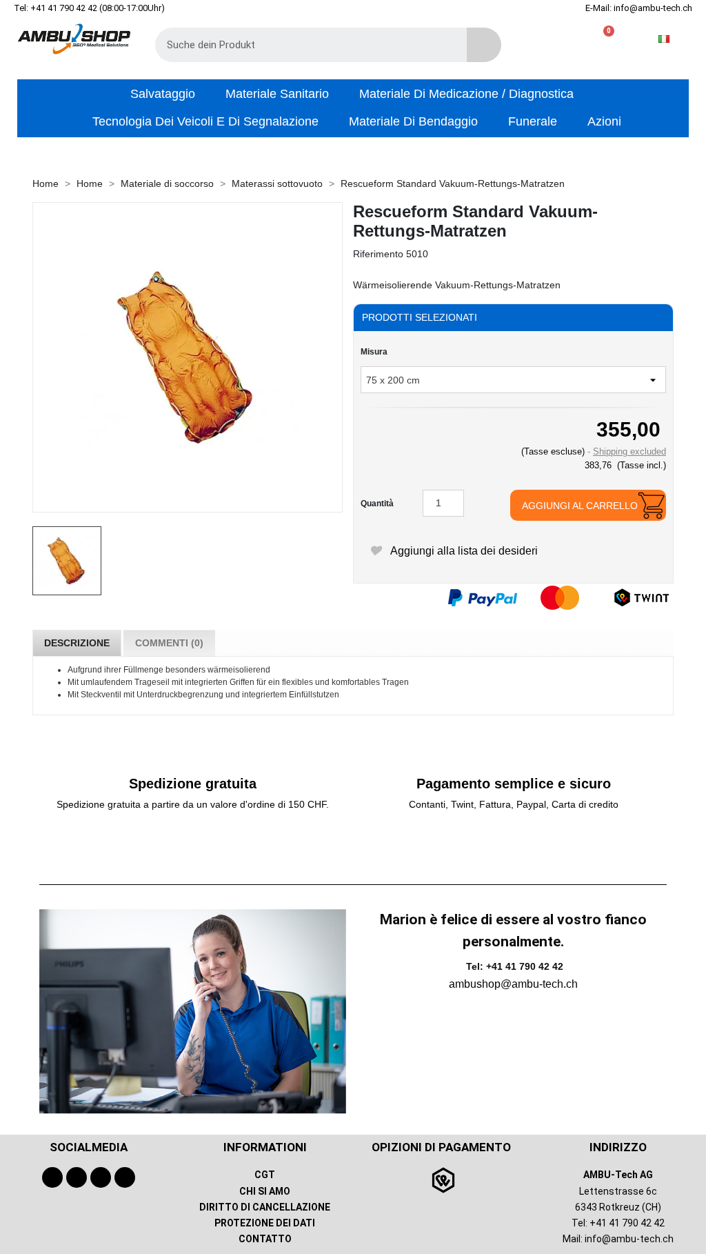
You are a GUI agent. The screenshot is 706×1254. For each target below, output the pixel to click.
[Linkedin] (124, 1177)
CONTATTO (265, 1238)
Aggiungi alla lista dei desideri (462, 551)
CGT (264, 1174)
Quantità (377, 503)
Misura (374, 352)
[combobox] (301, 45)
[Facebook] (52, 1177)
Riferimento (378, 253)
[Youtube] (76, 1177)
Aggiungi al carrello (580, 505)
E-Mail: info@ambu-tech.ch (638, 8)
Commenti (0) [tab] (169, 642)
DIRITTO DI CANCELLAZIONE (264, 1207)
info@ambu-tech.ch (629, 1238)
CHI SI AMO (264, 1191)
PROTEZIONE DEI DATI (264, 1222)
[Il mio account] (583, 39)
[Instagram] (100, 1177)
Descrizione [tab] (77, 642)
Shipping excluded (629, 451)
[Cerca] (484, 45)
